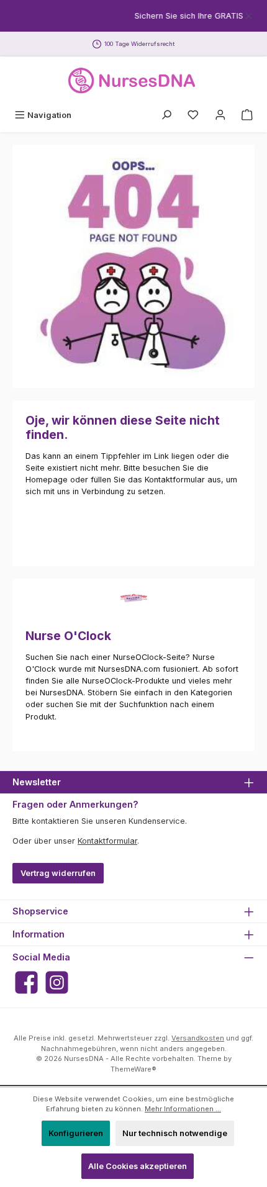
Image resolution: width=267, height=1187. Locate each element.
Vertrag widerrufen (58, 873)
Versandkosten (197, 1038)
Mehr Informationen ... (183, 1108)
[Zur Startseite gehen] (133, 81)
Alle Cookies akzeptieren (137, 1166)
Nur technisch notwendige (174, 1133)
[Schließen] (249, 14)
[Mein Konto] (220, 115)
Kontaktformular (107, 841)
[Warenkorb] (247, 115)
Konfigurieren (75, 1133)
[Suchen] (166, 115)
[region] (133, 16)
